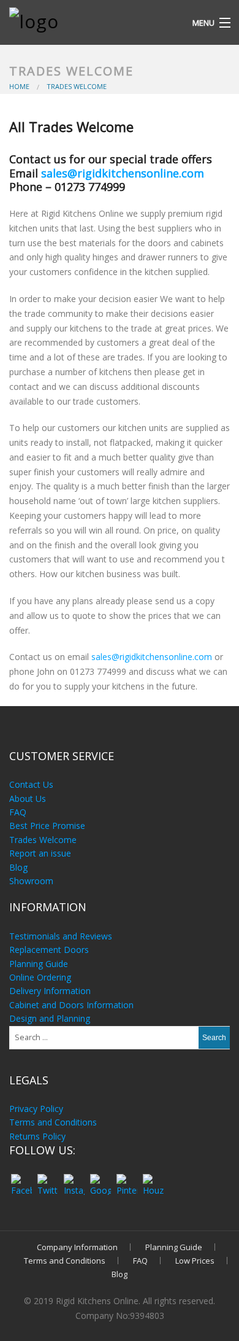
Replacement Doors (49, 949)
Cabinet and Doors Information (71, 1005)
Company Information (77, 1247)
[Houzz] (153, 1179)
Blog (18, 867)
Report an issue (40, 853)
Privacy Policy (36, 1108)
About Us (27, 798)
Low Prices (194, 1260)
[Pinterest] (126, 1179)
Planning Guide (38, 964)
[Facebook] (21, 1179)
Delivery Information (50, 991)
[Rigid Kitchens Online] (92, 17)
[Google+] (100, 1179)
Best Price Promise (47, 825)
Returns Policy (37, 1136)
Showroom (31, 881)
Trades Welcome (43, 839)
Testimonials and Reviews (60, 936)
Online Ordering (40, 977)
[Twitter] (47, 1179)
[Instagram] (74, 1179)
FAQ (17, 812)
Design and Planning (49, 1018)
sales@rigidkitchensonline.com (122, 173)
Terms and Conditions (53, 1122)
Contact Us (31, 784)
